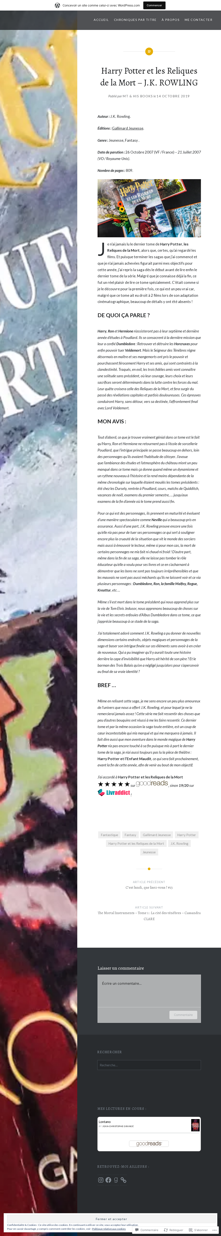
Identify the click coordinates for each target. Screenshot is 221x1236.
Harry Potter (186, 835)
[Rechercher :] (149, 1065)
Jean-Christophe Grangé (118, 1126)
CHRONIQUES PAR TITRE (135, 20)
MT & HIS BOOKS (138, 96)
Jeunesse (149, 852)
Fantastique (109, 835)
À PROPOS (171, 20)
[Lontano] (195, 1130)
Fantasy (130, 835)
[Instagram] (100, 1180)
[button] (149, 208)
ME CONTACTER (198, 20)
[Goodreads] (115, 1180)
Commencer (154, 5)
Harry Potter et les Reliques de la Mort (136, 843)
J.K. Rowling (179, 843)
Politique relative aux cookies (109, 1228)
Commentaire (183, 1015)
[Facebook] (108, 1180)
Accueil (101, 20)
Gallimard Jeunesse (127, 128)
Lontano (105, 1122)
